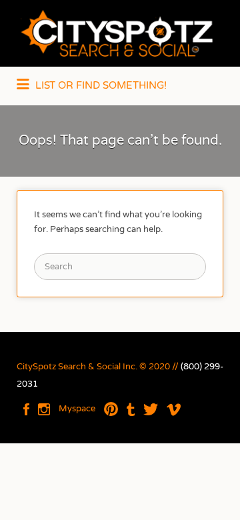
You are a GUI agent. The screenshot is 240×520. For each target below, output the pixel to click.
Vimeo (174, 409)
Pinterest (111, 409)
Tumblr (131, 409)
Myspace (77, 408)
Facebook (26, 409)
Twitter (150, 409)
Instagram (44, 409)
